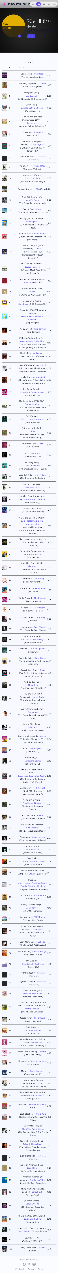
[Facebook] (24, 1264)
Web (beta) (19, 1269)
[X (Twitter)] (29, 1264)
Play (31, 36)
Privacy (31, 1269)
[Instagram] (34, 1264)
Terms (40, 1269)
